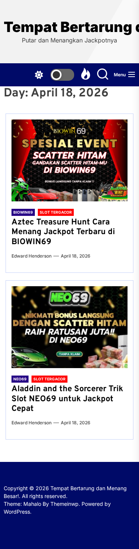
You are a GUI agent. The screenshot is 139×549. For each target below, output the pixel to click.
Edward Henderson (31, 256)
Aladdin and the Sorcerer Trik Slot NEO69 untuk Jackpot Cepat (67, 399)
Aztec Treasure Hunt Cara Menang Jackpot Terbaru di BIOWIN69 (63, 232)
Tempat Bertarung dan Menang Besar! (69, 27)
